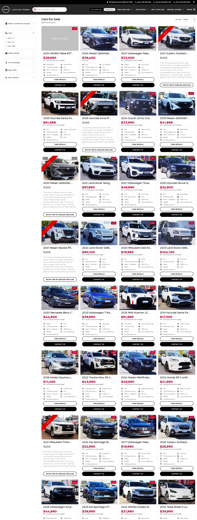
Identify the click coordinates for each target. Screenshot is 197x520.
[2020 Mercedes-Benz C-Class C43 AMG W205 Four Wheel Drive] (60, 297)
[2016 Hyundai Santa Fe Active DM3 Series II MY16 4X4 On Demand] (176, 297)
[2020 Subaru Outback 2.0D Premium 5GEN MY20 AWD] (176, 427)
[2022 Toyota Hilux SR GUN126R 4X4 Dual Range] (98, 362)
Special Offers (174, 10)
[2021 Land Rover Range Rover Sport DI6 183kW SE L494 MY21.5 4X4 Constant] (98, 168)
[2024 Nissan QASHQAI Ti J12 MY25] (98, 38)
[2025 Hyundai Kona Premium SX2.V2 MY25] (98, 103)
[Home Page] (6, 9)
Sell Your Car (96, 9)
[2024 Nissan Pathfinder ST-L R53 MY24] (137, 362)
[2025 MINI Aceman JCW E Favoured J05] (137, 297)
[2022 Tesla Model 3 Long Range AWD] (176, 492)
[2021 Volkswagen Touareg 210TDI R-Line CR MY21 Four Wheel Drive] (137, 168)
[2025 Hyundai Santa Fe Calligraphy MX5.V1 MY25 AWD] (60, 103)
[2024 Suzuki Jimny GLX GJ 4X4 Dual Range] (137, 103)
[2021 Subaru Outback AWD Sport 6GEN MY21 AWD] (176, 38)
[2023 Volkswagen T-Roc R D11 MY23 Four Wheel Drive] (98, 297)
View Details (60, 79)
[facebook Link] (193, 2)
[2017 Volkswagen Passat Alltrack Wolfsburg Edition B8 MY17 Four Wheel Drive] (137, 427)
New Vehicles (124, 10)
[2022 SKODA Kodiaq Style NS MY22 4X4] (137, 492)
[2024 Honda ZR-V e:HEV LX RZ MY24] (176, 362)
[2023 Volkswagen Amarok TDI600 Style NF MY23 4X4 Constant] (60, 492)
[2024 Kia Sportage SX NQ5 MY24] (98, 427)
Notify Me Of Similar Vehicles (177, 85)
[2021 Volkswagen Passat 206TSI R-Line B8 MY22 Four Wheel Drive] (137, 38)
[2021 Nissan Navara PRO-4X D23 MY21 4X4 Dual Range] (60, 233)
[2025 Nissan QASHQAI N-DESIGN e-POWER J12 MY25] (60, 168)
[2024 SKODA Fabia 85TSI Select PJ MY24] (60, 38)
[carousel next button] (115, 38)
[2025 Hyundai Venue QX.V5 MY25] (176, 168)
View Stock (109, 9)
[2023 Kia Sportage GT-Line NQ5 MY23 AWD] (98, 492)
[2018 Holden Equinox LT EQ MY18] (60, 362)
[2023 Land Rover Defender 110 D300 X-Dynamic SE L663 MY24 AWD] (176, 233)
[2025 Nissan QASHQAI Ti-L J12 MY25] (176, 103)
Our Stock (141, 10)
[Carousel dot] (86, 48)
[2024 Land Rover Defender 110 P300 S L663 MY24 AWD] (98, 233)
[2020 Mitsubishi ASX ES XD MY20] (137, 233)
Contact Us (60, 85)
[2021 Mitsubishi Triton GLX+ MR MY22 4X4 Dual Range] (60, 427)
